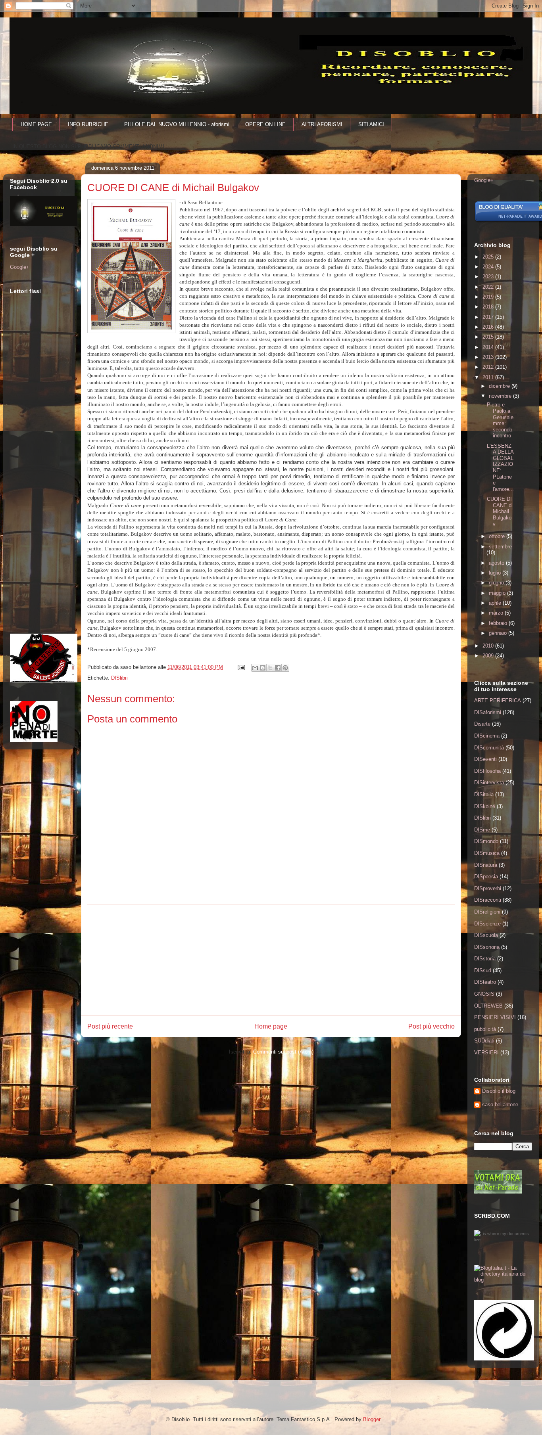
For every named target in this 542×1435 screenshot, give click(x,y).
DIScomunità (489, 748)
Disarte (482, 724)
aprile (496, 603)
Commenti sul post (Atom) (283, 1052)
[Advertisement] (271, 960)
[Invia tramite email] (255, 668)
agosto (497, 563)
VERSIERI (486, 1053)
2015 (488, 337)
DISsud (482, 970)
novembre (501, 396)
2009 (488, 656)
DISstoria (485, 959)
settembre (500, 547)
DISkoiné (484, 806)
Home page (270, 1026)
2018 (488, 307)
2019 (488, 297)
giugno (497, 583)
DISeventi (485, 759)
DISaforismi (487, 712)
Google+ (19, 267)
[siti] (498, 1192)
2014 (488, 347)
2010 (488, 646)
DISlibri (119, 678)
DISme (482, 830)
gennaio (498, 633)
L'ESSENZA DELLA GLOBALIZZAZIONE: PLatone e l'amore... (500, 467)
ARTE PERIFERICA (497, 700)
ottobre (497, 536)
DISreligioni (487, 912)
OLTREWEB (488, 1006)
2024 (488, 267)
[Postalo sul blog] (263, 668)
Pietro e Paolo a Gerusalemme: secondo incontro (500, 420)
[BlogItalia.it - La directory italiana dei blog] (503, 1280)
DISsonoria (487, 947)
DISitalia (484, 794)
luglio (495, 573)
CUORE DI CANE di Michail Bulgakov (500, 511)
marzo (497, 613)
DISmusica (487, 853)
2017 (488, 317)
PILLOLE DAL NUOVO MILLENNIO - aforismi (176, 124)
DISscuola (486, 935)
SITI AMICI (371, 124)
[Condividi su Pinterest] (285, 668)
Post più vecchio (431, 1026)
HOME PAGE (36, 124)
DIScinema (487, 736)
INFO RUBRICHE (88, 124)
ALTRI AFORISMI (322, 124)
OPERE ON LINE (265, 124)
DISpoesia (486, 876)
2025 (488, 257)
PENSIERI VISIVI (495, 1017)
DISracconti (487, 900)
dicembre (500, 386)
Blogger (371, 1419)
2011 (488, 377)
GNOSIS (484, 994)
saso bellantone (500, 1104)
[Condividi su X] (270, 668)
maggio (498, 593)
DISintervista (489, 783)
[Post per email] (240, 667)
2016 (488, 327)
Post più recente (110, 1026)
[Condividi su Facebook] (278, 668)
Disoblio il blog (498, 1091)
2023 (488, 277)
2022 (488, 287)
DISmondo (486, 841)
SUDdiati (484, 1041)
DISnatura (485, 865)
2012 (488, 367)
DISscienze (487, 924)
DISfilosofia (487, 771)
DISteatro (485, 982)
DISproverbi (487, 888)
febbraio (499, 623)
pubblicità (485, 1029)
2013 (488, 357)
